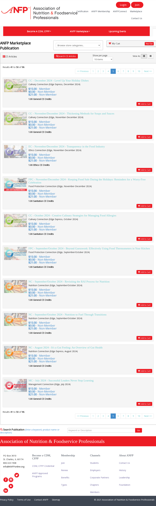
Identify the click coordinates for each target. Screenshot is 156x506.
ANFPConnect (120, 11)
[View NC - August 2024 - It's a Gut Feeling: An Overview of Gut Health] (15, 352)
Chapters (94, 484)
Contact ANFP (41, 499)
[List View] (144, 56)
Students (94, 462)
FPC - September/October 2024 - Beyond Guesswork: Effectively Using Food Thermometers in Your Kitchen (89, 248)
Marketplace (136, 11)
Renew (64, 470)
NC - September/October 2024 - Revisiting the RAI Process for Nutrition (69, 281)
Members (94, 492)
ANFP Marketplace (79, 31)
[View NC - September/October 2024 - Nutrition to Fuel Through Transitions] (15, 319)
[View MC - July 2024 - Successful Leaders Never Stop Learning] (15, 385)
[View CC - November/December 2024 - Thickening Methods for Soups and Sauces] (15, 118)
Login (123, 5)
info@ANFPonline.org (13, 466)
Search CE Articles (67, 56)
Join (137, 5)
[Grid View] (151, 56)
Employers (95, 470)
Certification (82, 11)
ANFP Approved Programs (40, 475)
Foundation (124, 484)
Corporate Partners (99, 477)
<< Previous (83, 71)
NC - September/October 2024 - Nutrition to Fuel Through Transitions (67, 314)
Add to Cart (145, 104)
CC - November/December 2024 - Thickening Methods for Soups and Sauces (71, 113)
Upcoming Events (117, 31)
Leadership (124, 477)
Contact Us (136, 18)
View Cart (149, 44)
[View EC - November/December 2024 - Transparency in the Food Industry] (15, 151)
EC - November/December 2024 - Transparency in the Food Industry (66, 146)
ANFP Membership (100, 11)
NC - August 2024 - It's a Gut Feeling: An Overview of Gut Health (65, 347)
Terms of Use (24, 499)
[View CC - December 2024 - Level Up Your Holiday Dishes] (15, 85)
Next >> (148, 71)
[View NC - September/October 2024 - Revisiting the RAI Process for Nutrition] (15, 286)
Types (64, 484)
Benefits (65, 477)
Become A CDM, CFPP (38, 31)
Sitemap (56, 499)
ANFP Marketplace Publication (15, 45)
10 (139, 71)
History (122, 470)
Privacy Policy (6, 499)
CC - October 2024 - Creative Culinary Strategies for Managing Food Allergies (72, 215)
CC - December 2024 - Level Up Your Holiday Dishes (58, 80)
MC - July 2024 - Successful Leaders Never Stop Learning (61, 380)
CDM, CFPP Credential (43, 466)
